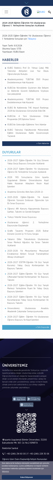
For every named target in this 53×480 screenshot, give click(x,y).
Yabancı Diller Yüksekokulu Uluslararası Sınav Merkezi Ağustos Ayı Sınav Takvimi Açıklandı (28, 242)
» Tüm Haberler (43, 144)
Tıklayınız (32, 39)
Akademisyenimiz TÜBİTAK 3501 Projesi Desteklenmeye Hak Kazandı (28, 81)
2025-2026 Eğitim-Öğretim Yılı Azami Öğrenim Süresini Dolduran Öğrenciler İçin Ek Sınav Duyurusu (28, 200)
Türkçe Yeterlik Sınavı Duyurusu (22, 217)
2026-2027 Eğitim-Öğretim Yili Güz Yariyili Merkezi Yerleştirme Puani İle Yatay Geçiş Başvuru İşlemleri (28, 288)
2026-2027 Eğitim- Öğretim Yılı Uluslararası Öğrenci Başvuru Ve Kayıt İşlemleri (28, 318)
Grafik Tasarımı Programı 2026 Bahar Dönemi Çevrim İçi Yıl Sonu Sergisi (28, 232)
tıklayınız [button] (5, 471)
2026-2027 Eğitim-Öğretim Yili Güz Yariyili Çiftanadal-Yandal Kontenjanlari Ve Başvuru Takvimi (28, 277)
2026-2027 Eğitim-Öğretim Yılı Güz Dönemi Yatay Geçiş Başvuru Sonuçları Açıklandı (28, 162)
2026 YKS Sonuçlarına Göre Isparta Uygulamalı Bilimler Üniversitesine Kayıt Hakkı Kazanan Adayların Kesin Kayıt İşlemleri (28, 182)
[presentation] (4, 353)
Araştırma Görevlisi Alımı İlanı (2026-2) (25, 192)
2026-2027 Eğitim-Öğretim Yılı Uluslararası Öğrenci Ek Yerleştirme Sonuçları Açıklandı (28, 170)
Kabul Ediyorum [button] (26, 477)
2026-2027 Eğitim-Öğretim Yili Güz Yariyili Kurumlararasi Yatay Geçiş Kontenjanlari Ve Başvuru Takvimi (28, 300)
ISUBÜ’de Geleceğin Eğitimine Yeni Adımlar (26, 125)
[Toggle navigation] (6, 12)
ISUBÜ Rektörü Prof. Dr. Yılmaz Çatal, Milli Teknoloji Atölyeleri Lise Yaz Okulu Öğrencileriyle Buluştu (28, 71)
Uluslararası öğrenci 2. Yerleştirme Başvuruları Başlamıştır (28, 224)
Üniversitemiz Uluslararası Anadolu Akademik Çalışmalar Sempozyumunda (28, 310)
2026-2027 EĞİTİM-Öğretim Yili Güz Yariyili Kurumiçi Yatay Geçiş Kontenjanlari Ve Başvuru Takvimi (28, 265)
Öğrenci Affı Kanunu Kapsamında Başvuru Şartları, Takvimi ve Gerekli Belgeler (28, 210)
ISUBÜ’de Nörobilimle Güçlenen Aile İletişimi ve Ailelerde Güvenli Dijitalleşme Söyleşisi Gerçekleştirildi (28, 91)
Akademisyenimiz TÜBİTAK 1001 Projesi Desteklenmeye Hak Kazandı (28, 101)
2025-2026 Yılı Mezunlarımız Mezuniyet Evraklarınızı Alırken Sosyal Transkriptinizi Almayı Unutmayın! (28, 254)
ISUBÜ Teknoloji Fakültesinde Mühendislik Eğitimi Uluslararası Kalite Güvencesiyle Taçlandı (28, 133)
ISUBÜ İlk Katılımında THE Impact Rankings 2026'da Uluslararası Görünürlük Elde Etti (28, 109)
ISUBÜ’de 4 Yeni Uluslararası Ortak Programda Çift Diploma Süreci (28, 117)
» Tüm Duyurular (42, 327)
